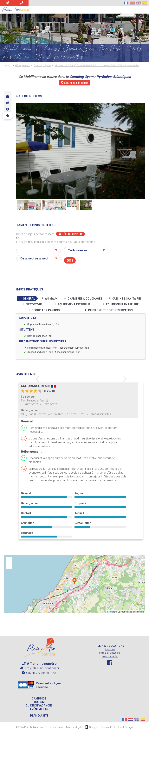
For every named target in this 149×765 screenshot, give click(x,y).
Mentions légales (74, 727)
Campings (39, 698)
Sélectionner (71, 234)
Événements (39, 709)
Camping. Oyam (42, 65)
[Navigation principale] (144, 10)
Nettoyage (34, 304)
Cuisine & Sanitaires (127, 298)
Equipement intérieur (74, 304)
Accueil (7, 66)
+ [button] (9, 560)
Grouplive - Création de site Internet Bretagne (111, 727)
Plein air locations (110, 645)
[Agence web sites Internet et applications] (86, 727)
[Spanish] (144, 3)
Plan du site (39, 715)
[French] (126, 3)
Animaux (51, 298)
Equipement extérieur (122, 304)
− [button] (9, 565)
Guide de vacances (39, 705)
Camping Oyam (81, 77)
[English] (138, 3)
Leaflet (110, 611)
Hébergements (22, 65)
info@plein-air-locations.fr (41, 668)
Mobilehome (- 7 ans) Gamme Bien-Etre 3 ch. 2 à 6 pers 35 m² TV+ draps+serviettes (97, 65)
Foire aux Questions (109, 652)
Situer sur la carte (75, 83)
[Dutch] (132, 3)
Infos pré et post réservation (110, 310)
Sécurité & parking (46, 310)
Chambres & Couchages (85, 298)
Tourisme (39, 702)
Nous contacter (110, 656)
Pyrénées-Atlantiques (113, 77)
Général (29, 298)
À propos (110, 649)
